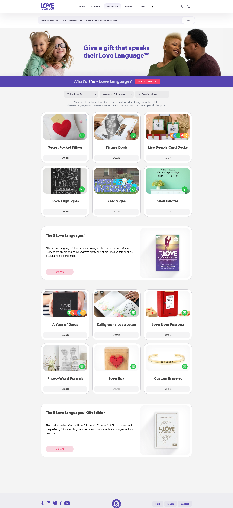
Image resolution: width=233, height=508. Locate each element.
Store (142, 6)
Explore (59, 271)
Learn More (112, 20)
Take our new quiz (147, 81)
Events (128, 6)
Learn (82, 6)
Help (157, 503)
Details (65, 158)
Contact (185, 503)
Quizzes (95, 6)
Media (170, 503)
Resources (112, 6)
